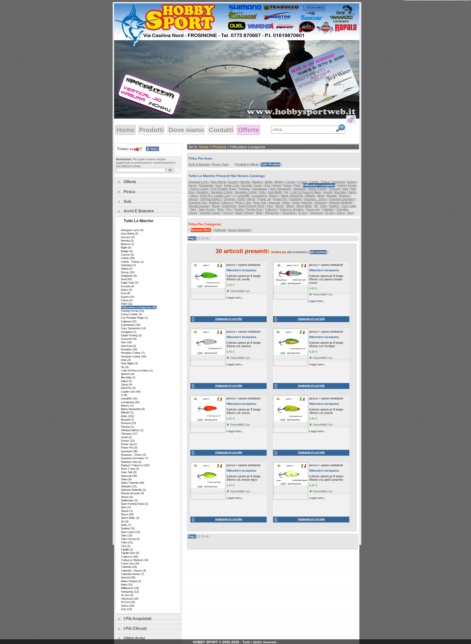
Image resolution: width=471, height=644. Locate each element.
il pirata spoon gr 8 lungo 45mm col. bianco (243, 344)
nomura (344, 195)
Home (125, 130)
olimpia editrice (210, 199)
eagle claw (231, 185)
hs (286, 192)
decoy (192, 185)
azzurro (233, 182)
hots (262, 192)
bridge (279, 182)
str (316, 206)
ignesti (327, 192)
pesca (216, 164)
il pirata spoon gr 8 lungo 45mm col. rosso (243, 411)
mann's (274, 195)
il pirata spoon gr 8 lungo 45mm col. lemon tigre (243, 478)
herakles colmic (222, 192)
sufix (323, 206)
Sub (127, 201)
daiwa (351, 182)
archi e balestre (199, 164)
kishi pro (206, 195)
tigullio (239, 209)
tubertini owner (210, 213)
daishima (338, 182)
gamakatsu (259, 189)
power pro (280, 199)
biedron (257, 182)
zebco (341, 213)
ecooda (247, 185)
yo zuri (302, 213)
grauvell (334, 189)
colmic (302, 182)
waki (259, 213)
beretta (245, 182)
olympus (229, 199)
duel (218, 185)
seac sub (259, 202)
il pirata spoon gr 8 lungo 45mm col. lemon (326, 411)
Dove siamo (186, 130)
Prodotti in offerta (247, 164)
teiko (220, 209)
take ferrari (206, 209)
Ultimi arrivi (134, 638)
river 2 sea (243, 202)
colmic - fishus (319, 182)
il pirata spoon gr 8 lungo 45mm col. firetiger (326, 344)
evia (267, 185)
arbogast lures (198, 182)
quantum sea (197, 202)
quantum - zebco (315, 199)
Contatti (221, 130)
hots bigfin (275, 192)
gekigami (299, 189)
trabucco (271, 209)
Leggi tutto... (234, 297)
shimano (320, 202)
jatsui (194, 195)
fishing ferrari (347, 185)
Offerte (248, 130)
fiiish (297, 185)
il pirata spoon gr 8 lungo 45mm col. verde (243, 277)
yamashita (289, 213)
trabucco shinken (291, 209)
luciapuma (259, 195)
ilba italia (340, 192)
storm (290, 206)
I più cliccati (135, 628)
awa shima (218, 182)
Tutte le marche (138, 221)
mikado (310, 195)
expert (277, 185)
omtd (241, 199)
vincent (228, 213)
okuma (193, 199)
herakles (202, 192)
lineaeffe (243, 195)
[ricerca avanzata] (351, 120)
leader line (222, 195)
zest (350, 213)
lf (234, 195)
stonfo (279, 206)
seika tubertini (302, 202)
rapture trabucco (221, 202)
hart (345, 189)
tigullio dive (254, 209)
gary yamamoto (280, 189)
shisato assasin (198, 206)
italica (352, 192)
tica (229, 209)
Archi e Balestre (139, 211)
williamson (272, 213)
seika (286, 202)
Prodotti (151, 130)
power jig (264, 199)
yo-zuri (329, 213)
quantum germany (341, 199)
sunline (334, 206)
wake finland (244, 213)
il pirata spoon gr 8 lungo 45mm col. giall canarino (326, 478)
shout (216, 206)
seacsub (274, 202)
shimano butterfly (340, 202)
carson (291, 182)
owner (251, 199)
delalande (206, 185)
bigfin (269, 182)
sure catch (348, 206)
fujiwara (244, 189)
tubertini (328, 209)
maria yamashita (292, 195)
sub (225, 164)
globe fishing (317, 189)
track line (313, 209)
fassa (287, 185)
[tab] (148, 182)
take (193, 209)
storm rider (304, 206)
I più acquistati (137, 619)
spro (270, 206)
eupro (258, 185)
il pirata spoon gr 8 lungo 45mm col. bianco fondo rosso (326, 279)
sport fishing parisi (251, 206)
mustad (332, 195)
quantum (295, 199)
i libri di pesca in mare (305, 192)
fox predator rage (223, 189)
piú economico (297, 252)
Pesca (129, 192)
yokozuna (316, 213)
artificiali (220, 230)
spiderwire (229, 206)
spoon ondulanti (239, 230)
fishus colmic (199, 189)
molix (321, 195)
